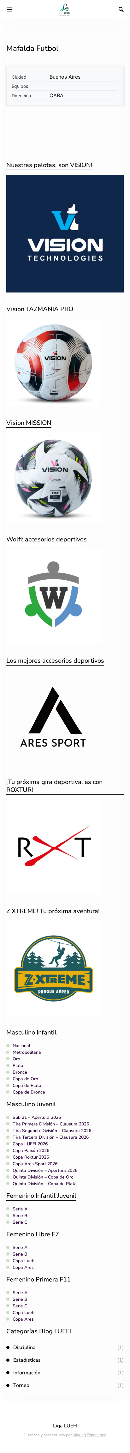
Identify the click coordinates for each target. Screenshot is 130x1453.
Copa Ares (23, 1267)
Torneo (21, 1385)
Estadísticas (27, 1360)
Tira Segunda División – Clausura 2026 (52, 1131)
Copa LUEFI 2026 (30, 1144)
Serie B (20, 1216)
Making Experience (89, 1434)
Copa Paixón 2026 (31, 1151)
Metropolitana (27, 1052)
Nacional (21, 1046)
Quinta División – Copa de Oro (43, 1177)
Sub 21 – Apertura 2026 (37, 1117)
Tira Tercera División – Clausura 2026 (51, 1137)
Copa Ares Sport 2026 (35, 1164)
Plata (18, 1066)
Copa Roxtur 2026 (31, 1157)
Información (26, 1372)
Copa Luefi (23, 1261)
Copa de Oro (25, 1079)
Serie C (20, 1222)
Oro (16, 1059)
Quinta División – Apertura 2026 (45, 1170)
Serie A (20, 1209)
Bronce (20, 1072)
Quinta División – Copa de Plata (45, 1184)
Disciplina (24, 1347)
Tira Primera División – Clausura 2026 (51, 1124)
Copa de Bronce (29, 1092)
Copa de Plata (27, 1085)
